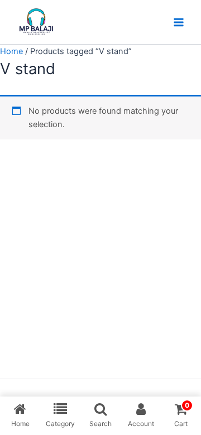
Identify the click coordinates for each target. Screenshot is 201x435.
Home (11, 51)
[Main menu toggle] (179, 22)
